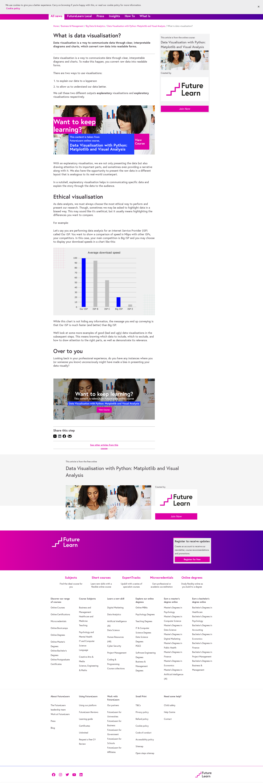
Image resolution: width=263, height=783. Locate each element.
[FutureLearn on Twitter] (67, 774)
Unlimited (83, 732)
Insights (114, 16)
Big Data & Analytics (95, 26)
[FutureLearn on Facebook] (54, 774)
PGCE (138, 645)
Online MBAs (142, 607)
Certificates (84, 725)
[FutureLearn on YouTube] (74, 774)
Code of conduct (143, 732)
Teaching (83, 625)
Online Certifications (60, 614)
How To (130, 16)
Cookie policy (142, 725)
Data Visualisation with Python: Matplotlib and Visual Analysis (136, 26)
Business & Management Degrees (142, 666)
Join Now (184, 108)
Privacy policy (142, 712)
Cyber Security (114, 645)
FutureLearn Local (79, 16)
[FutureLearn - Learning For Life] (203, 774)
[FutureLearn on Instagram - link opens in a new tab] (60, 774)
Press (100, 16)
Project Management (116, 652)
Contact (168, 719)
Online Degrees (58, 635)
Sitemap (139, 746)
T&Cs (138, 705)
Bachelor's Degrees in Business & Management (202, 665)
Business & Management (72, 26)
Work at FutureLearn (60, 714)
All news (56, 16)
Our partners (113, 705)
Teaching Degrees (144, 621)
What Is (145, 16)
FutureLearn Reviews (88, 712)
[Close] (259, 7)
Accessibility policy (145, 739)
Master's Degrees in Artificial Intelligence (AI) (173, 674)
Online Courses (58, 607)
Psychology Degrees (145, 614)
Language (83, 650)
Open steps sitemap (145, 753)
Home (56, 26)
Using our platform (87, 705)
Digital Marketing (115, 607)
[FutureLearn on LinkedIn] (81, 774)
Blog (53, 727)
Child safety (169, 705)
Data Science (113, 630)
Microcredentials (58, 621)
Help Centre (169, 712)
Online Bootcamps (59, 628)
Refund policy (142, 719)
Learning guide (86, 719)
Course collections (116, 668)
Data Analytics (114, 614)
